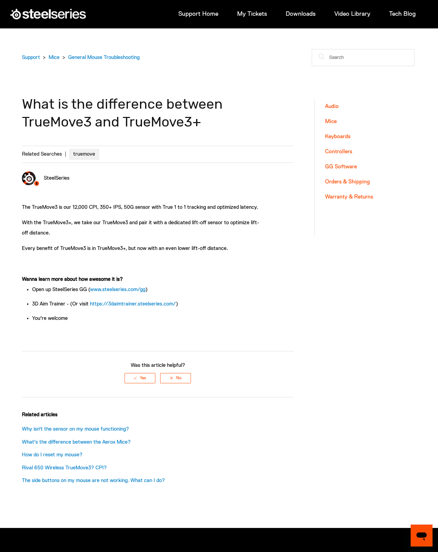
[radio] (140, 378)
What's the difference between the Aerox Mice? (76, 442)
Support (31, 57)
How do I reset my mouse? (52, 454)
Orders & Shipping (347, 182)
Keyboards (337, 137)
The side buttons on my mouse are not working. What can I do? (93, 480)
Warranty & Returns (349, 197)
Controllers (338, 152)
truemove (84, 154)
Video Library (352, 14)
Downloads (300, 14)
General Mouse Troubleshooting (104, 57)
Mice (54, 57)
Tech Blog (402, 14)
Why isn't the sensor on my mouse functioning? (75, 429)
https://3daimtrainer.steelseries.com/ (133, 304)
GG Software (341, 167)
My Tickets (252, 14)
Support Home (198, 14)
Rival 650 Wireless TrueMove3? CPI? (64, 467)
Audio (332, 106)
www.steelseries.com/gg (117, 289)
